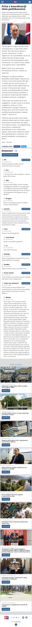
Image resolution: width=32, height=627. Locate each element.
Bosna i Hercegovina (16, 364)
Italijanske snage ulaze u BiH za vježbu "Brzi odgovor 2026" (14, 386)
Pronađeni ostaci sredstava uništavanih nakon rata (15, 522)
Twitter (24, 146)
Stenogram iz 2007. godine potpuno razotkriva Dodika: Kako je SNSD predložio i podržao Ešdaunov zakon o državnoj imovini (16, 550)
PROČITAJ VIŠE (5, 390)
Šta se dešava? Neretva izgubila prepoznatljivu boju (12, 495)
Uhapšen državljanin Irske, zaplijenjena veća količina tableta (15, 441)
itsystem (18, 621)
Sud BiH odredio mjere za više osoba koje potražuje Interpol (15, 413)
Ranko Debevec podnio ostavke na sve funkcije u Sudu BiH (14, 468)
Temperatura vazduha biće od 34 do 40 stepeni (14, 605)
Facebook (17, 146)
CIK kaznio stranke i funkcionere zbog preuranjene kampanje (14, 578)
